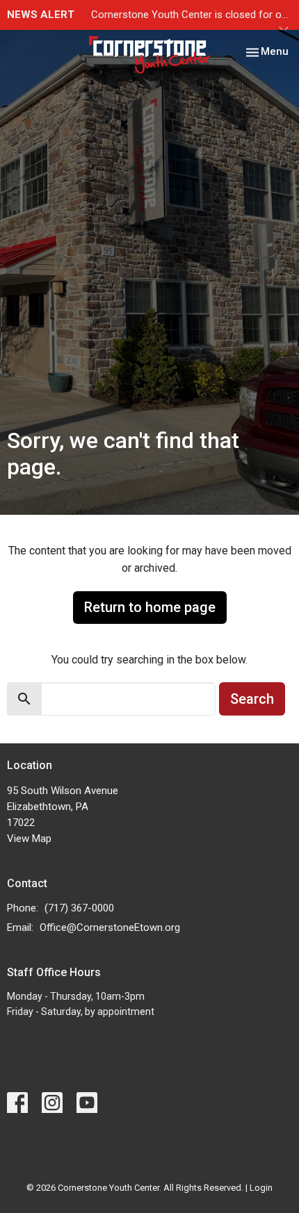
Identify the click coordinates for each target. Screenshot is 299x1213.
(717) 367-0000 (79, 908)
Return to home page (150, 607)
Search (252, 699)
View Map (29, 838)
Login (261, 1187)
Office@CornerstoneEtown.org (110, 927)
